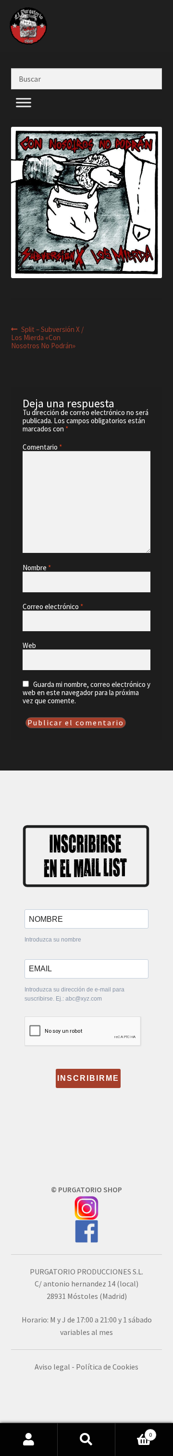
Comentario (42, 447)
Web (29, 645)
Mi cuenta (29, 1439)
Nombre (37, 567)
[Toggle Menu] (23, 113)
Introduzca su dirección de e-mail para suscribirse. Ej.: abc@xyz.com (74, 994)
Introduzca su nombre (53, 939)
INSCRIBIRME (88, 1078)
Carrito (133, 1431)
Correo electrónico (53, 606)
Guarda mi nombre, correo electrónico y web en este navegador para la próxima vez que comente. (86, 692)
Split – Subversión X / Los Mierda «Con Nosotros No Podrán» (47, 337)
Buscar (86, 1439)
